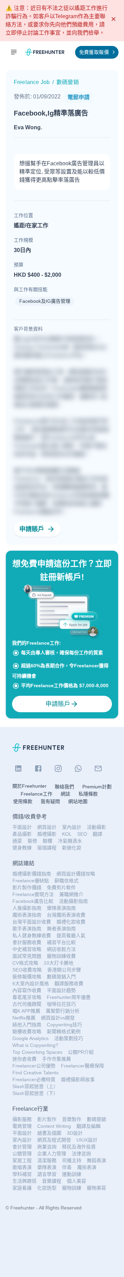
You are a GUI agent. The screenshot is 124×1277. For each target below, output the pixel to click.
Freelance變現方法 (33, 894)
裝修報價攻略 (26, 976)
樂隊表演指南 (61, 908)
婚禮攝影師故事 (78, 1079)
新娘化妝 (71, 847)
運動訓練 (71, 1174)
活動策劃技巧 (68, 1038)
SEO (82, 834)
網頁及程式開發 (54, 1140)
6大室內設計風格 (30, 983)
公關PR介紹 (81, 1052)
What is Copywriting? (35, 1045)
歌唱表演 (22, 1167)
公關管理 (22, 1153)
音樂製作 (71, 1119)
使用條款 (22, 801)
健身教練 (22, 847)
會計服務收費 (26, 942)
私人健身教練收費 (31, 935)
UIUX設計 (86, 1140)
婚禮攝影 (46, 834)
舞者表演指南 (61, 928)
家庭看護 (22, 1188)
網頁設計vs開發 (58, 1018)
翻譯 (97, 834)
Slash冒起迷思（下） (35, 1093)
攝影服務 (22, 1119)
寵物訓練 (71, 1188)
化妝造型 (46, 1188)
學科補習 (22, 1174)
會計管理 (22, 1146)
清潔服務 (46, 1160)
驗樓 (47, 841)
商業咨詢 (46, 1146)
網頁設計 (46, 827)
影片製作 (46, 1119)
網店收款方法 (61, 949)
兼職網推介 (71, 894)
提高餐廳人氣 (70, 935)
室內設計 (71, 827)
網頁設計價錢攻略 (75, 873)
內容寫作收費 (26, 990)
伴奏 (67, 1167)
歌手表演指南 (26, 928)
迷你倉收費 (24, 1059)
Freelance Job (32, 82)
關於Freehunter (29, 786)
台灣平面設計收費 (31, 921)
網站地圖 (77, 801)
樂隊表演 (46, 1167)
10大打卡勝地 (58, 963)
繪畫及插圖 (49, 1133)
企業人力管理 (51, 1153)
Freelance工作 (36, 794)
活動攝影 (96, 827)
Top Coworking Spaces (37, 1052)
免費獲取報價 (94, 52)
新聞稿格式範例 (64, 1031)
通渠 (17, 841)
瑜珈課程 (46, 847)
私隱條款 (88, 794)
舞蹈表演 (96, 1160)
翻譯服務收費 (68, 983)
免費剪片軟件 (61, 887)
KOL (67, 834)
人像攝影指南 (26, 908)
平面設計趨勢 (61, 990)
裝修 (32, 841)
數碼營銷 (96, 1119)
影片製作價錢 (26, 887)
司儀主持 (71, 1160)
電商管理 (22, 1126)
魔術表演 (86, 1167)
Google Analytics (30, 1038)
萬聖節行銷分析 (63, 1011)
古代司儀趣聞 (26, 1004)
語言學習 (46, 1174)
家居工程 (22, 1160)
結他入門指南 (26, 1024)
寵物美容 (96, 1188)
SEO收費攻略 (27, 969)
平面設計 (22, 827)
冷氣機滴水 (70, 841)
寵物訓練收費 (61, 956)
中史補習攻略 (26, 949)
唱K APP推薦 (26, 1011)
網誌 (65, 794)
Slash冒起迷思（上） (35, 1086)
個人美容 (76, 1181)
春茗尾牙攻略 (26, 997)
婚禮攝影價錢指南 (31, 873)
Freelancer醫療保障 (82, 1066)
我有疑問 (50, 801)
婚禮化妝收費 (70, 921)
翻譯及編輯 (88, 1126)
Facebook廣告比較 (32, 901)
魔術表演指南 (26, 915)
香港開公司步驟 (64, 969)
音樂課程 (51, 1181)
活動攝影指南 (73, 901)
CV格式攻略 (25, 963)
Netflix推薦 (23, 1018)
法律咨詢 (81, 1153)
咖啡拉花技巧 (61, 1004)
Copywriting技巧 (64, 1024)
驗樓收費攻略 (26, 1031)
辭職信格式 (66, 880)
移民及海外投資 (79, 1146)
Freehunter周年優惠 (69, 997)
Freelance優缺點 (30, 880)
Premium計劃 (97, 786)
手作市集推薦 (56, 1059)
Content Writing (54, 1126)
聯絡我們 (64, 786)
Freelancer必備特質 (33, 1079)
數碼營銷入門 (61, 976)
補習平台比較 (61, 942)
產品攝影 (22, 834)
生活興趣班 (24, 1181)
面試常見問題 (26, 956)
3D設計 (75, 1133)
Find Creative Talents (35, 1072)
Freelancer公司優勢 (33, 1066)
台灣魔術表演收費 (66, 915)
